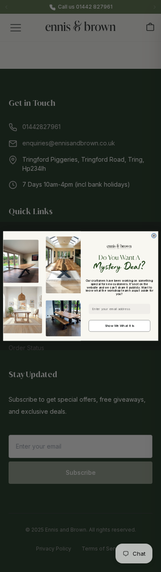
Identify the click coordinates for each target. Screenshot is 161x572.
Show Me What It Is (119, 326)
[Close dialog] (153, 235)
